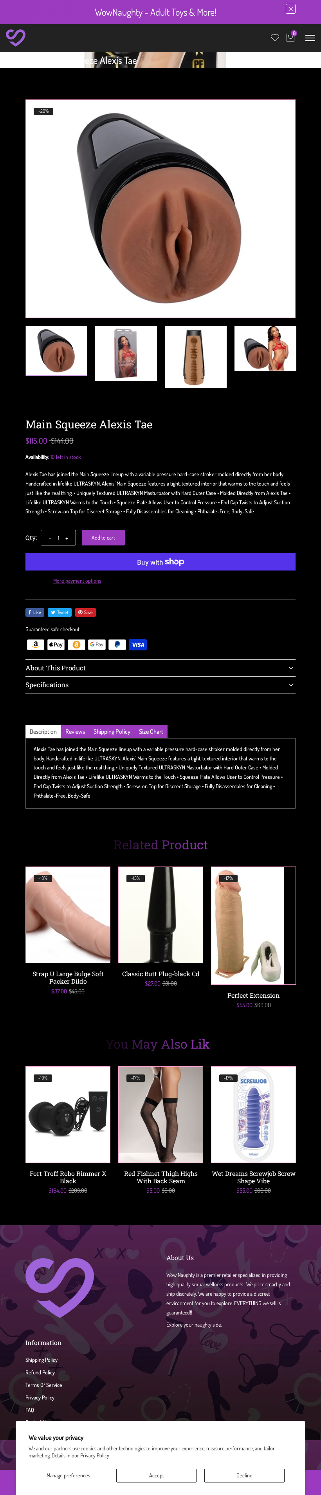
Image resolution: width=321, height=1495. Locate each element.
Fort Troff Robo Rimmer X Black (68, 1177)
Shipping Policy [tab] (112, 731)
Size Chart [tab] (151, 731)
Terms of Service (43, 1384)
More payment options (77, 580)
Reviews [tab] (75, 731)
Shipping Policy (41, 1359)
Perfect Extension (253, 995)
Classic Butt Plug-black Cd (161, 974)
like (37, 612)
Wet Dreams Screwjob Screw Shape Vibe (254, 1177)
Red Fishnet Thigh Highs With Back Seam (161, 1177)
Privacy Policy (94, 1455)
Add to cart (103, 537)
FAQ (29, 1410)
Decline (244, 1475)
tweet (63, 612)
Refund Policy (40, 1372)
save (88, 612)
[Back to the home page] (28, 62)
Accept (156, 1475)
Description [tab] (43, 731)
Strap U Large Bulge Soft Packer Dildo (68, 977)
